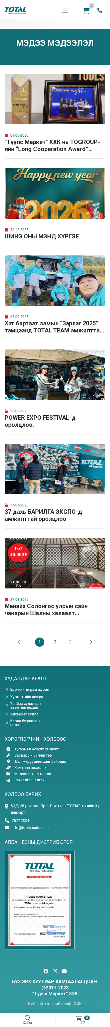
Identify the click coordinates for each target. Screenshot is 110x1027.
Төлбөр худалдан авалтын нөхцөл (25, 705)
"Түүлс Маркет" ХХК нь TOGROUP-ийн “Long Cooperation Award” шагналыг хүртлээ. (52, 145)
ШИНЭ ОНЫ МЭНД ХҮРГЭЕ (42, 236)
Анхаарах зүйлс (24, 714)
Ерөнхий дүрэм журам (30, 689)
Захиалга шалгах (29, 780)
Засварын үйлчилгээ (33, 755)
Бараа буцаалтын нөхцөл (25, 723)
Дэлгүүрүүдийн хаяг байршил (40, 761)
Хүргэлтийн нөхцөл (27, 697)
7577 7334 (20, 820)
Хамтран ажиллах (30, 768)
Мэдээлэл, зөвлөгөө (32, 774)
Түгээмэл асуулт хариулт (36, 749)
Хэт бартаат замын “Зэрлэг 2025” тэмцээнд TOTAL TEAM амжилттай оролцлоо (54, 327)
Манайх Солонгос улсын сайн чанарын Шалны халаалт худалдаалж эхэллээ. (46, 610)
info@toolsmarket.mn (30, 827)
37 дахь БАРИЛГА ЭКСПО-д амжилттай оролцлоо (43, 515)
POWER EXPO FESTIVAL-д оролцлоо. (40, 421)
